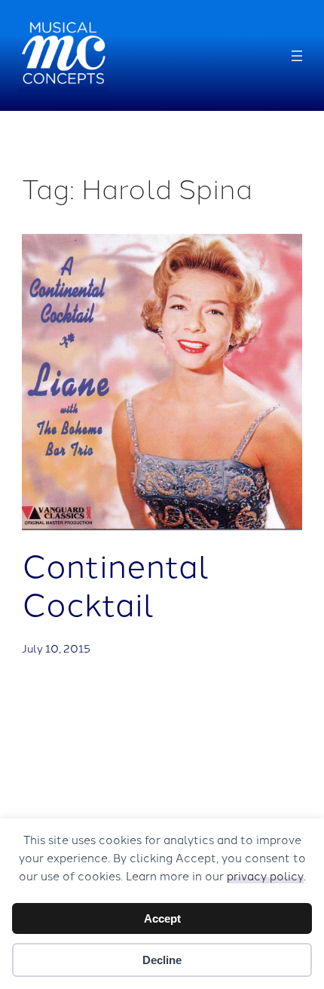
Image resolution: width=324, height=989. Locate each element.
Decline (162, 960)
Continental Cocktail (115, 583)
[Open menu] (297, 56)
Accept (162, 918)
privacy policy (265, 875)
